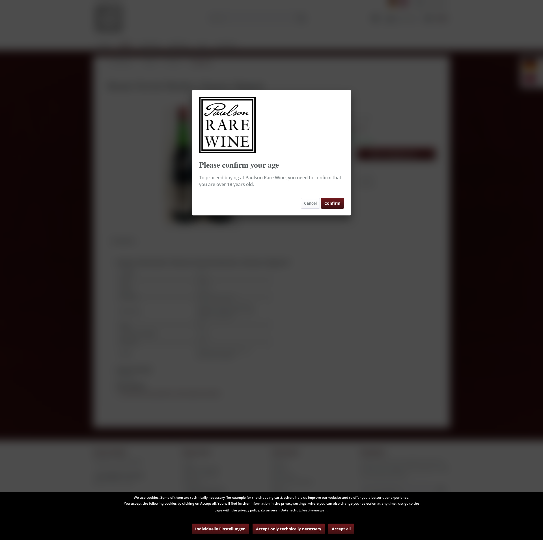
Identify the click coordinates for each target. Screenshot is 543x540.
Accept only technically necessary (288, 529)
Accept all (341, 529)
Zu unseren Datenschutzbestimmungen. (294, 510)
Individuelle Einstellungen (220, 529)
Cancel (310, 203)
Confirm (332, 203)
